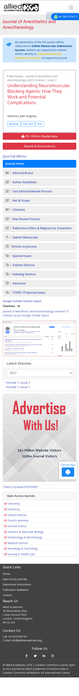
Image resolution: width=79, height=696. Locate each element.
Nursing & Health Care (21, 554)
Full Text (28, 124)
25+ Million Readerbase (41, 136)
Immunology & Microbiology (25, 537)
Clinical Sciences (17, 515)
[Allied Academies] (21, 7)
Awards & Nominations (39, 146)
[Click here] (39, 338)
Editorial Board (22, 173)
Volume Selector (23, 265)
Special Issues (21, 256)
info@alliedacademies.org (26, 640)
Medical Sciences (18, 543)
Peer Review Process (26, 219)
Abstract (14, 124)
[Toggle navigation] (71, 7)
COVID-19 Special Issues (28, 293)
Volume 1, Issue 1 (18, 387)
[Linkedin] (44, 656)
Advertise (19, 283)
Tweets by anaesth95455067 (20, 487)
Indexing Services (24, 274)
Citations (18, 210)
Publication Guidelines (16, 589)
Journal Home (15, 164)
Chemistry (14, 503)
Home (6, 574)
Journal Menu (14, 156)
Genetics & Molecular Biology (25, 532)
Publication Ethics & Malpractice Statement (42, 228)
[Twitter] (35, 656)
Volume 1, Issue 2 (18, 383)
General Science (17, 526)
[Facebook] (26, 656)
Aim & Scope (21, 200)
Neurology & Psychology (23, 548)
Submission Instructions (17, 584)
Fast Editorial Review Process (32, 191)
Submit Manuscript (25, 237)
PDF (39, 124)
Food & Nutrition (18, 520)
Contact (7, 595)
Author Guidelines (24, 182)
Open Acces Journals (15, 579)
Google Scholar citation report (22, 301)
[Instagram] (52, 656)
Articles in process (24, 247)
